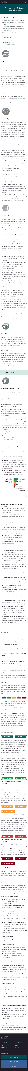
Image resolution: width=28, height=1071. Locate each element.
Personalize (14, 1066)
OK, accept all (14, 1057)
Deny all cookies (14, 1061)
